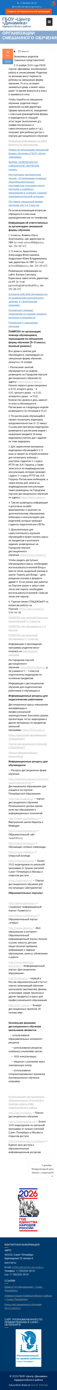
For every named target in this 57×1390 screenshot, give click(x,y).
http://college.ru (18, 978)
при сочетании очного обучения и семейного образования (27, 189)
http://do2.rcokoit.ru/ (21, 799)
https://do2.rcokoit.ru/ (33, 555)
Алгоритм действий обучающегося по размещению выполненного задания (28, 298)
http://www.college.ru (21, 852)
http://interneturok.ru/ (21, 861)
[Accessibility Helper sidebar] (53, 3)
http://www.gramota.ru (22, 903)
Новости (25, 51)
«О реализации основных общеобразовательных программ (28, 182)
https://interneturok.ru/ (22, 1121)
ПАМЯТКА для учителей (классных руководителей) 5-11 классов (28, 619)
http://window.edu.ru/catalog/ (27, 1141)
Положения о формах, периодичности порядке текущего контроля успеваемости (28, 314)
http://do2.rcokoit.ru (20, 1113)
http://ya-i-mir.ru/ (19, 1005)
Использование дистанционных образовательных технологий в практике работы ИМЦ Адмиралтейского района (26, 1102)
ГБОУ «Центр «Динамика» (16, 21)
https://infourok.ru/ (33, 730)
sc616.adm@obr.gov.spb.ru (28, 6)
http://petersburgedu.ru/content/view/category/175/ (28, 780)
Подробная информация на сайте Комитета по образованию (28, 142)
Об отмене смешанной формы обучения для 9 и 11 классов (26, 203)
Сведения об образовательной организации (28, 11)
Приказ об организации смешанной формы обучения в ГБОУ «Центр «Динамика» (28, 153)
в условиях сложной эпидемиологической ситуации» (28, 194)
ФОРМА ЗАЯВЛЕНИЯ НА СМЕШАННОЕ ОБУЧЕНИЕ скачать (24, 166)
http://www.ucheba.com (23, 915)
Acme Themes (39, 1385)
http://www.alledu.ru (21, 928)
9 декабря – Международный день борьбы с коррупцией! (43, 1169)
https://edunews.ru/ (20, 880)
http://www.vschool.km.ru (24, 818)
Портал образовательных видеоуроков (23, 754)
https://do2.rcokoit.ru (29, 382)
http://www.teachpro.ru (22, 831)
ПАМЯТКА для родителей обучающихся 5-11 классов (24, 637)
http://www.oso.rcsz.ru (22, 843)
